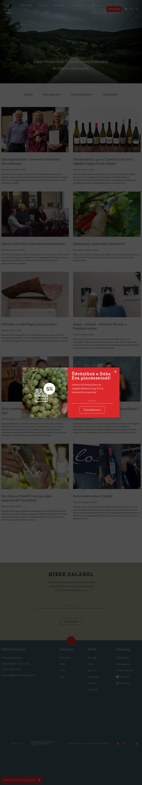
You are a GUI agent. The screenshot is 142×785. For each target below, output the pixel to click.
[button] (115, 371)
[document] (71, 392)
